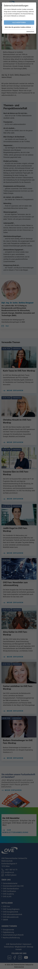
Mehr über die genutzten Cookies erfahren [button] (18, 27)
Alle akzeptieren (19, 22)
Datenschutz (30, 31)
